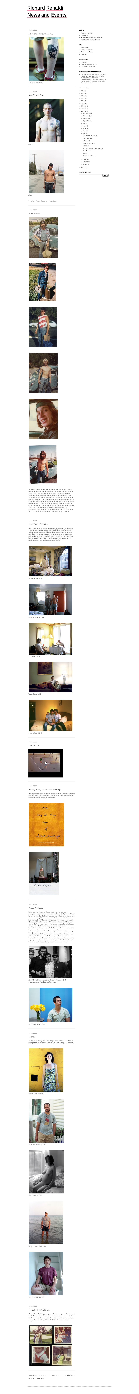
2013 (83, 98)
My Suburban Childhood (39, 1309)
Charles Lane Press (87, 52)
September (86, 121)
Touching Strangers (86, 33)
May (84, 131)
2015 (83, 93)
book (33, 793)
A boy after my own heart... (40, 33)
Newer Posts (32, 1375)
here (56, 511)
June (84, 128)
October (85, 118)
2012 (83, 101)
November (86, 116)
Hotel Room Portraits (38, 524)
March (85, 159)
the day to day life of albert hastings (44, 789)
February (85, 161)
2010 (83, 106)
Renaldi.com (84, 47)
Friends (31, 1036)
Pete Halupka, (41, 922)
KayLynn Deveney (43, 793)
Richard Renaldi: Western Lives (90, 39)
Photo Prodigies (35, 907)
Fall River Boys (85, 35)
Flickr (30, 922)
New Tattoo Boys (36, 95)
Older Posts (70, 1375)
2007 (83, 167)
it (53, 201)
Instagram (84, 54)
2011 (83, 103)
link (35, 536)
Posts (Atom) (40, 1378)
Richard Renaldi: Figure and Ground (91, 37)
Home (52, 1375)
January (85, 164)
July (84, 126)
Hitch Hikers (34, 213)
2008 (83, 111)
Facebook (84, 62)
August (85, 123)
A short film (33, 745)
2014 (83, 96)
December (86, 113)
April (84, 133)
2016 (83, 91)
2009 (83, 108)
